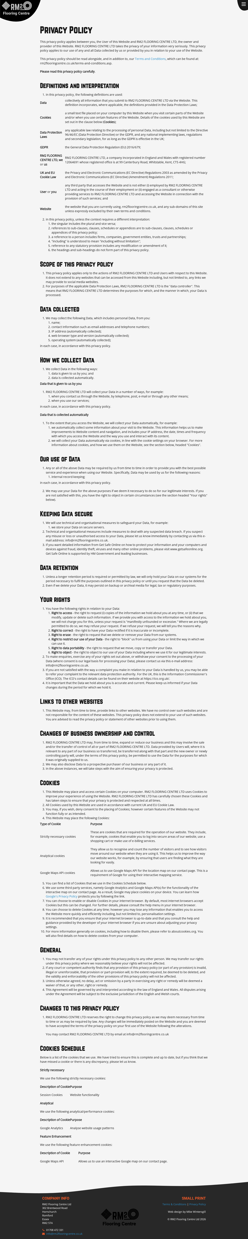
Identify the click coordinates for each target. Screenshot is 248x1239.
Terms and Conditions (150, 59)
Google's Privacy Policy (62, 896)
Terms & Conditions (174, 1204)
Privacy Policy (197, 1204)
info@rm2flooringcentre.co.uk (64, 1233)
